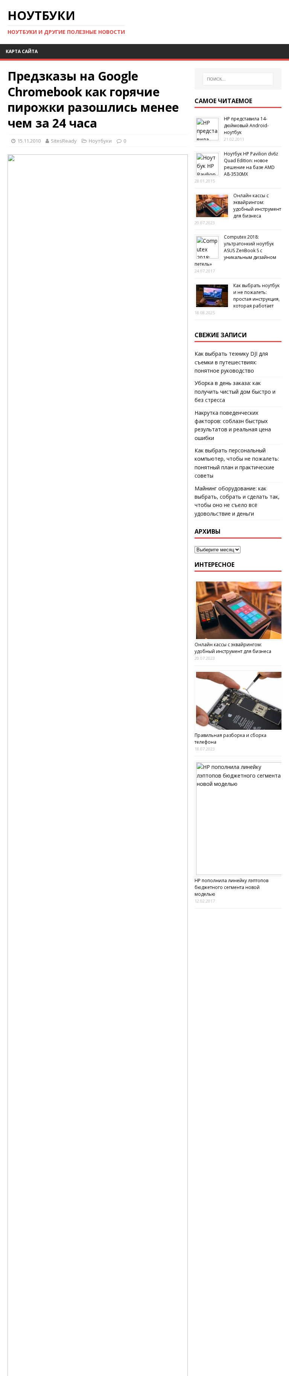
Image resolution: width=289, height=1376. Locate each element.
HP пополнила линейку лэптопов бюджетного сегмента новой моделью (231, 887)
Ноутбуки (100, 140)
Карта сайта (22, 51)
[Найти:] (238, 79)
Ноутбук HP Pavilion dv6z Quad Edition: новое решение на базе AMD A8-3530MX (251, 164)
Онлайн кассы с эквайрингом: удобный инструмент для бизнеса (257, 205)
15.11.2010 (29, 140)
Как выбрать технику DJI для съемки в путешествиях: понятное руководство (231, 362)
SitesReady (64, 140)
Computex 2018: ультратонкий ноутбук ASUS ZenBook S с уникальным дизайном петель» (235, 250)
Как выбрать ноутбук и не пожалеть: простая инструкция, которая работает (256, 295)
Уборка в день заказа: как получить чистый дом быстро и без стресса (235, 391)
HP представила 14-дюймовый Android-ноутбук (246, 125)
